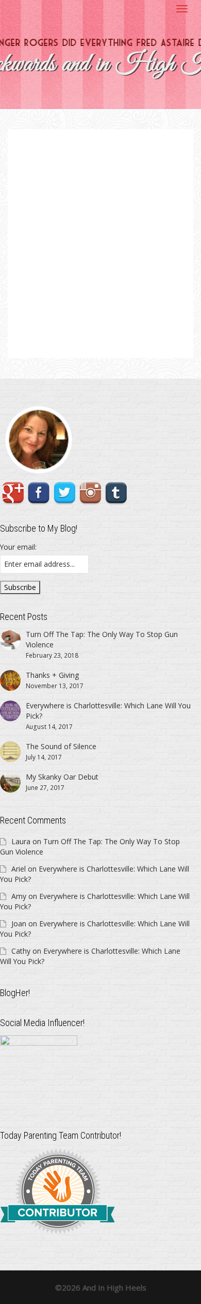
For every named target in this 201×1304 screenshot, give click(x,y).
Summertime (121, 269)
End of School (71, 269)
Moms (97, 269)
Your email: (18, 547)
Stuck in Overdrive (74, 257)
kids (87, 269)
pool (106, 269)
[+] (100, 222)
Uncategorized (123, 263)
